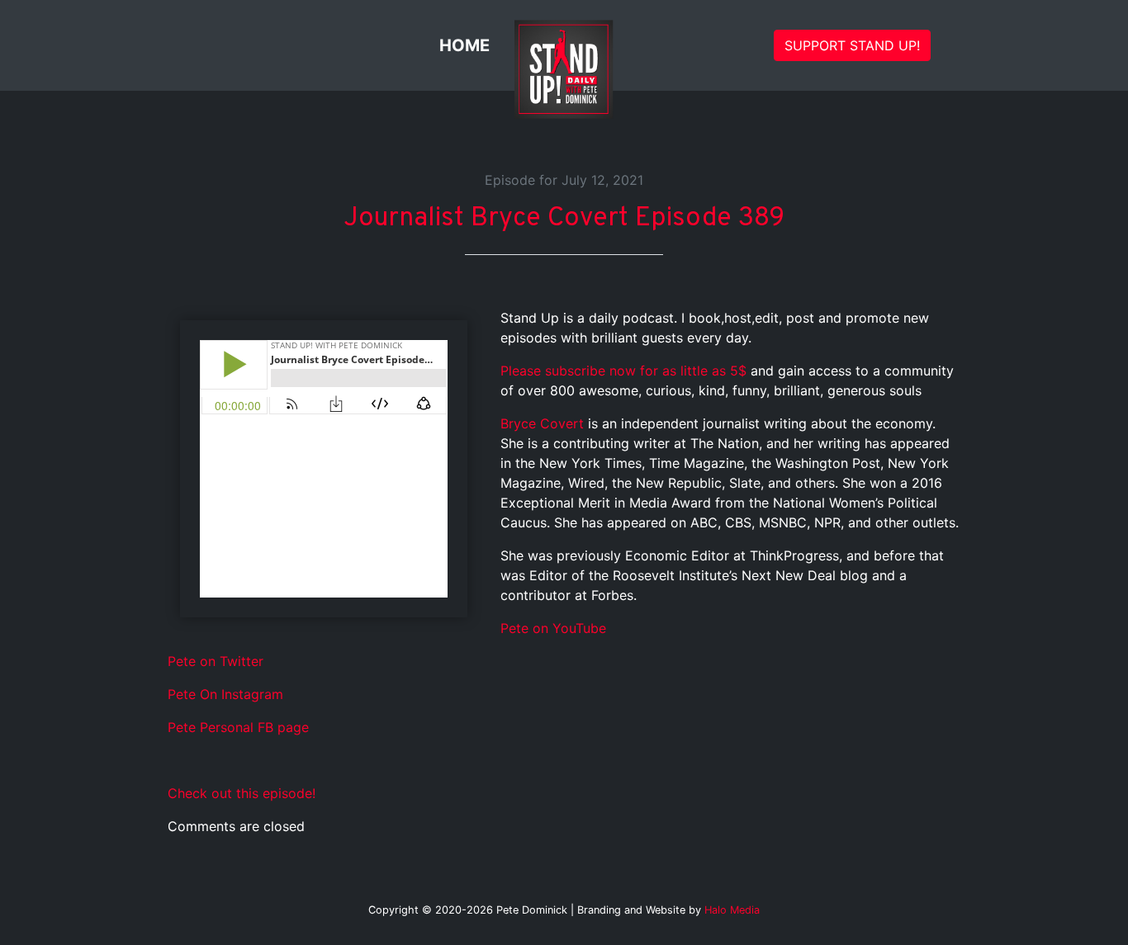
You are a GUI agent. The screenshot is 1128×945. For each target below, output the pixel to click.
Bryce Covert (542, 423)
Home (464, 45)
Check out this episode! (241, 793)
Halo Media (732, 910)
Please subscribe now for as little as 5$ (623, 370)
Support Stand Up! (852, 45)
